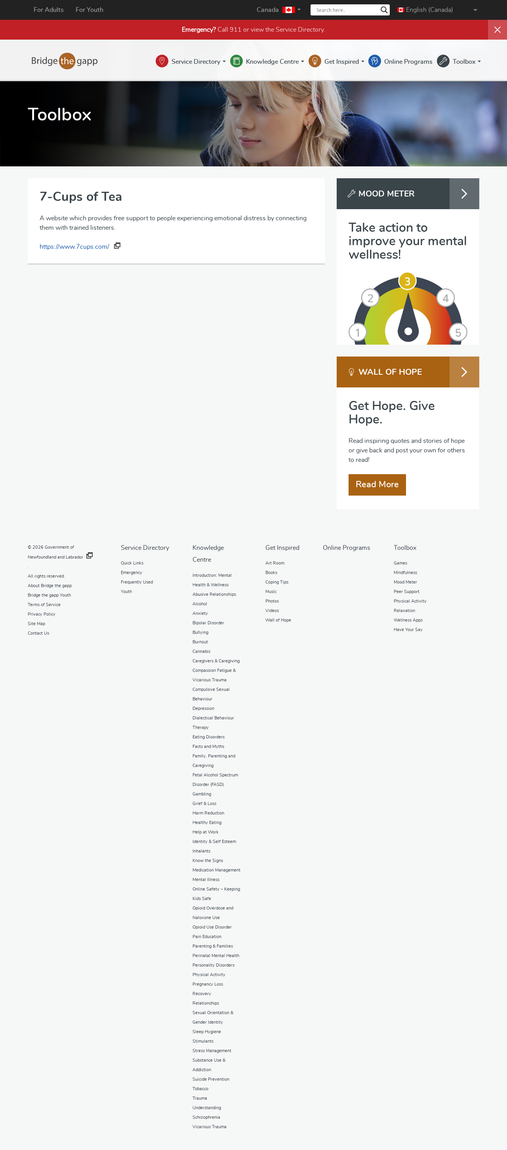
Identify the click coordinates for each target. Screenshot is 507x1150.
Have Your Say (408, 629)
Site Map (36, 624)
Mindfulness (405, 572)
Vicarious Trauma (210, 1127)
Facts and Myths (208, 746)
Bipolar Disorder (208, 623)
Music (270, 591)
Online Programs (408, 62)
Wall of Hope (278, 620)
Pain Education (207, 936)
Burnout (200, 642)
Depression (203, 708)
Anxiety (200, 613)
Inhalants (201, 851)
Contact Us (38, 633)
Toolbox (465, 62)
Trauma (200, 1098)
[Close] (497, 30)
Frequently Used (137, 582)
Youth (126, 591)
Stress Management (212, 1051)
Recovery (202, 994)
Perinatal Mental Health (216, 956)
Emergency (131, 572)
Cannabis (201, 651)
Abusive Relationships (214, 594)
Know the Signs (208, 860)
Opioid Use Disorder (212, 927)
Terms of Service (44, 605)
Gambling (202, 794)
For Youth (89, 10)
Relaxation (404, 610)
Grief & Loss (204, 803)
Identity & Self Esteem (214, 841)
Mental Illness (206, 879)
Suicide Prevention (211, 1079)
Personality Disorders (213, 965)
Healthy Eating (207, 822)
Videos (272, 610)
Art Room (274, 563)
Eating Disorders (209, 737)
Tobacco (200, 1089)
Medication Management (216, 870)
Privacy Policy (41, 614)
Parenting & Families (213, 946)
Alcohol (200, 604)
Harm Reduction (208, 813)
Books (271, 572)
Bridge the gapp (65, 61)
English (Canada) (428, 10)
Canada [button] (268, 10)
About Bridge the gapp (50, 586)
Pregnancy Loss (208, 984)
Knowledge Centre (273, 62)
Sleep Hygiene (207, 1032)
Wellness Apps (408, 620)
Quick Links (132, 563)
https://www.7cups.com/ (75, 247)
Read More (377, 484)
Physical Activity (209, 975)
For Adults (49, 10)
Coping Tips (276, 582)
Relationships (206, 1003)
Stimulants (203, 1041)
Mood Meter (405, 582)
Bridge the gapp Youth (49, 595)
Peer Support (406, 591)
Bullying (200, 632)
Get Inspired (342, 62)
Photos (272, 601)
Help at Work (206, 832)
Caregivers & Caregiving (216, 661)
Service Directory (300, 30)
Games (400, 563)
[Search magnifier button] (384, 9)
